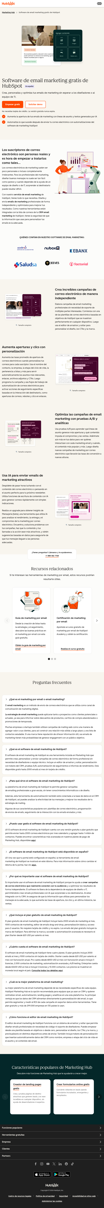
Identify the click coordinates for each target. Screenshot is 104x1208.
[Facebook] (35, 1164)
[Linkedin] (60, 1164)
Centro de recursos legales (19, 1196)
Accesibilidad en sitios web (84, 1196)
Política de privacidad (45, 1196)
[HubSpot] (8, 3)
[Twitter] (54, 1164)
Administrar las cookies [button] (52, 1201)
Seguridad (63, 1196)
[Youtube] (47, 1164)
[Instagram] (41, 1164)
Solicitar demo (35, 104)
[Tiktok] (72, 1164)
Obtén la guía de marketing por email (30, 647)
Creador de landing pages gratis (27, 1086)
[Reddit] (66, 1164)
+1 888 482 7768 (52, 556)
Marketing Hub (8, 12)
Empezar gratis (12, 104)
